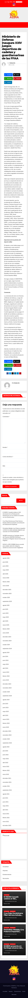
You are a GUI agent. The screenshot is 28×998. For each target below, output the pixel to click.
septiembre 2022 (7, 743)
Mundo (23, 991)
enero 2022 (6, 774)
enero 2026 (6, 585)
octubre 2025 (6, 597)
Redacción (12, 63)
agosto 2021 (6, 794)
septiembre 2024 (7, 648)
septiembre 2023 (7, 695)
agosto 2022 (6, 746)
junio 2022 (5, 754)
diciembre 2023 (7, 684)
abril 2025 (5, 621)
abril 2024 (5, 668)
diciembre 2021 (7, 778)
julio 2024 (5, 656)
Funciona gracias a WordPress (10, 985)
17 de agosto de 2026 (11, 934)
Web (4, 466)
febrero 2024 (6, 676)
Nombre (5, 447)
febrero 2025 (6, 629)
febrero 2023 (6, 723)
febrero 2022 (6, 770)
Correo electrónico (8, 456)
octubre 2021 (6, 786)
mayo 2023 (6, 711)
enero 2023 (6, 727)
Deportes (5, 870)
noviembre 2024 (7, 640)
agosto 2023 (6, 699)
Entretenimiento (7, 874)
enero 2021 (6, 821)
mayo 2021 (6, 805)
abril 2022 (5, 762)
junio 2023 (5, 707)
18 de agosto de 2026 (11, 901)
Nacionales (6, 878)
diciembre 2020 (7, 825)
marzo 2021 (6, 813)
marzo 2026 (6, 577)
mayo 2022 (6, 758)
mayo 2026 (6, 570)
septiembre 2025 (7, 601)
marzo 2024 (6, 672)
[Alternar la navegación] (15, 25)
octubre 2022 (6, 739)
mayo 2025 (6, 617)
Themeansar (14, 987)
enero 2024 (6, 680)
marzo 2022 (6, 766)
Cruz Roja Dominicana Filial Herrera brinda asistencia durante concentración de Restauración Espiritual (13, 523)
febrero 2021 (6, 817)
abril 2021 (5, 809)
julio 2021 (5, 798)
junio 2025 (5, 613)
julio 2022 (5, 750)
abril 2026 (5, 574)
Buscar (4, 495)
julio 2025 (5, 609)
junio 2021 (5, 802)
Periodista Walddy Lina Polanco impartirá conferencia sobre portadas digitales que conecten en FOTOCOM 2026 (14, 530)
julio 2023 (5, 703)
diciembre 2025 (7, 589)
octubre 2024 (6, 644)
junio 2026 (5, 566)
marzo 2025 (6, 625)
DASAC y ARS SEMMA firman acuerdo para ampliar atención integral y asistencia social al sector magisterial (13, 546)
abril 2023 (5, 715)
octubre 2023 (6, 691)
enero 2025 (6, 632)
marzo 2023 (6, 719)
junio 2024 (5, 660)
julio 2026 (5, 562)
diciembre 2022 (7, 731)
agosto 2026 (6, 558)
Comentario (6, 416)
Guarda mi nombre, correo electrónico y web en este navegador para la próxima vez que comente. (13, 480)
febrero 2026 (6, 581)
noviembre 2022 (7, 735)
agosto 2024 (6, 652)
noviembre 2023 (7, 688)
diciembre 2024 (7, 636)
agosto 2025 (6, 605)
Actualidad (6, 866)
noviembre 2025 (7, 593)
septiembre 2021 (7, 790)
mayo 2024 (6, 664)
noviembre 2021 (7, 782)
